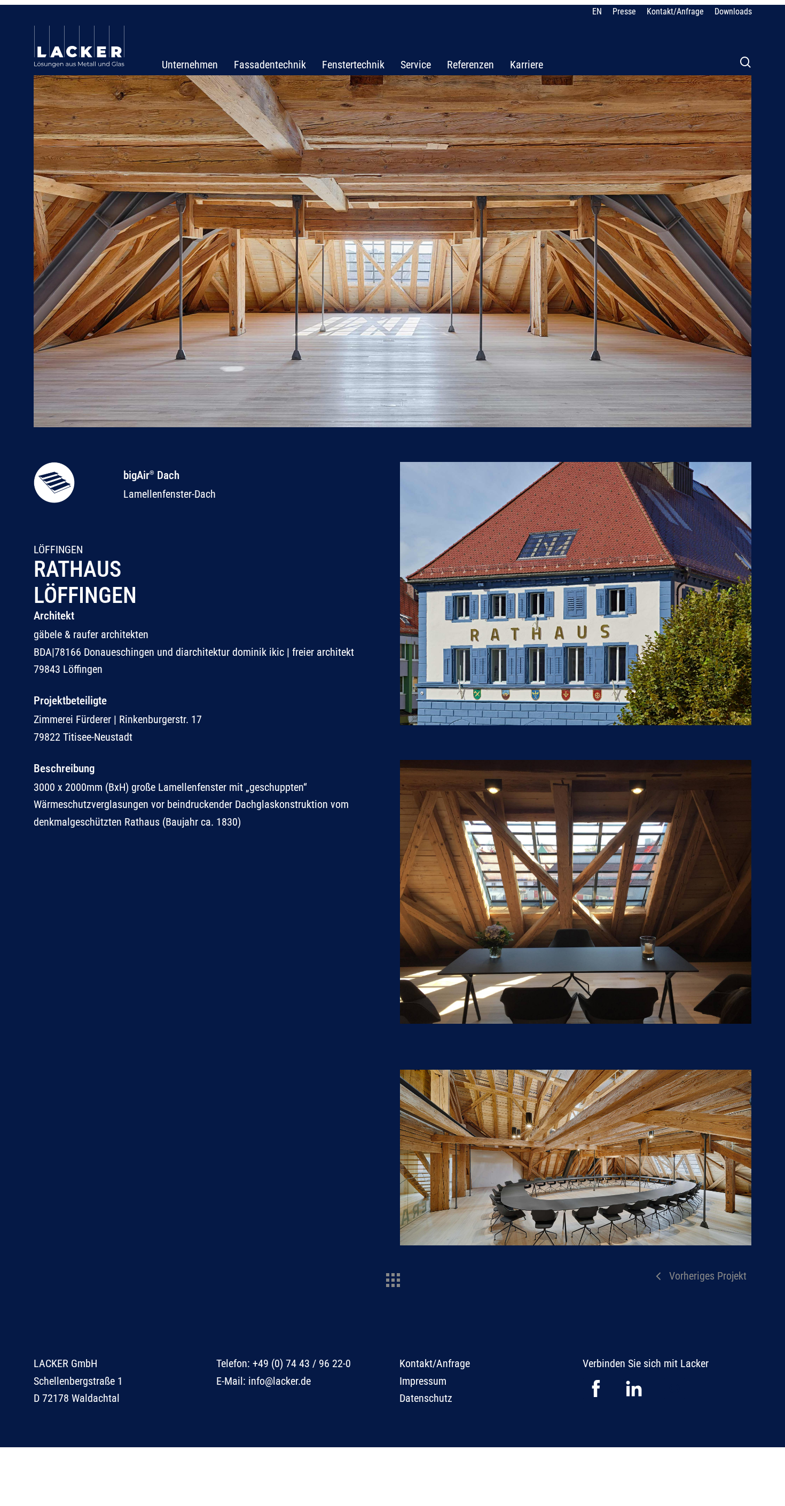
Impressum (422, 1381)
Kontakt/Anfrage (434, 1363)
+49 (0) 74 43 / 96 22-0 (302, 1363)
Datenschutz (425, 1398)
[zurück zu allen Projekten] (392, 1277)
